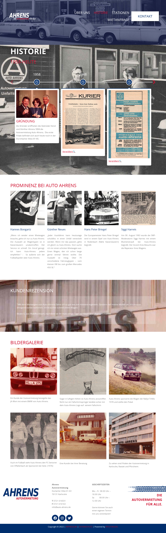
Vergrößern (68, 151)
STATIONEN (120, 12)
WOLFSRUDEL (112, 526)
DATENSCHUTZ (85, 526)
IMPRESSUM (71, 526)
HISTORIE (101, 12)
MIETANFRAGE (118, 19)
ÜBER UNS (82, 12)
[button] (11, 82)
